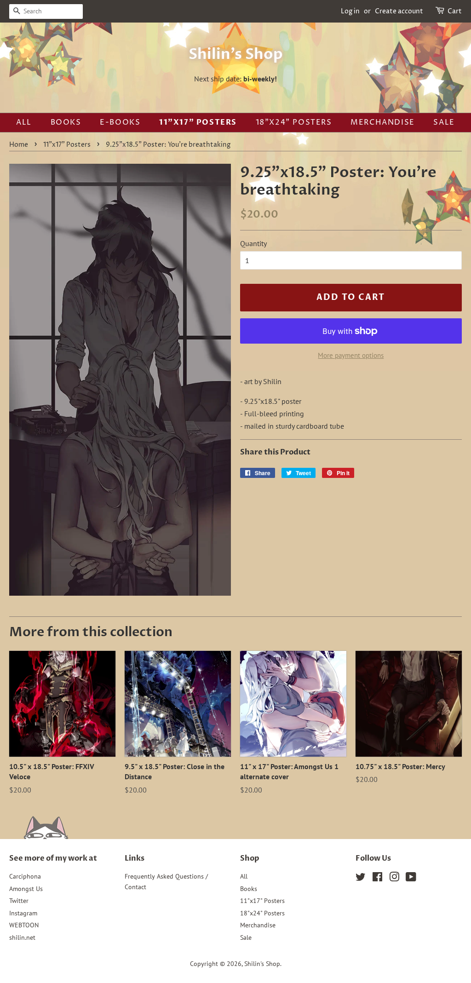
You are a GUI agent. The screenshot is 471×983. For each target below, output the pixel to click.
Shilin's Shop (236, 54)
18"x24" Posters (294, 122)
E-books (120, 122)
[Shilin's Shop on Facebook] (377, 878)
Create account (399, 11)
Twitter (19, 901)
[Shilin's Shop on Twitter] (361, 878)
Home (18, 144)
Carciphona (25, 876)
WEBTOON (24, 925)
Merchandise (382, 122)
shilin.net (22, 937)
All (24, 122)
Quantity (253, 243)
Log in (350, 11)
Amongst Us (26, 889)
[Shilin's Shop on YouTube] (411, 878)
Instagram (23, 913)
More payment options (351, 355)
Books (66, 122)
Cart (455, 11)
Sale (443, 122)
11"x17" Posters (198, 122)
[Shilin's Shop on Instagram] (394, 878)
